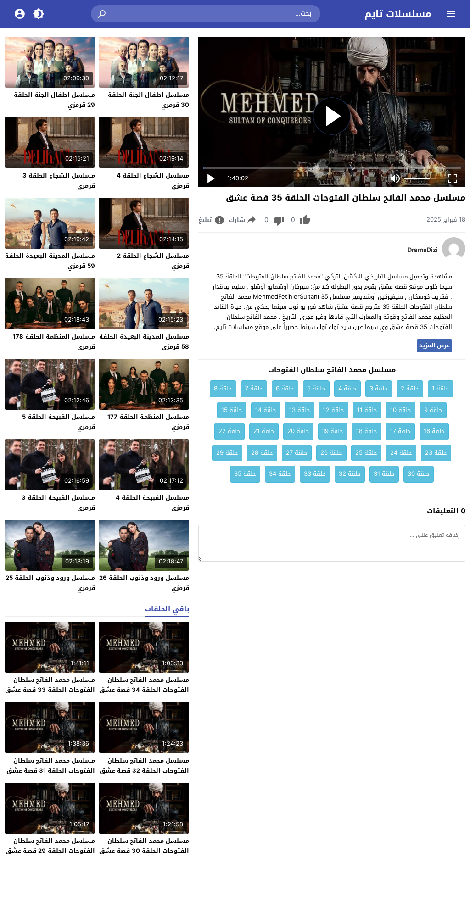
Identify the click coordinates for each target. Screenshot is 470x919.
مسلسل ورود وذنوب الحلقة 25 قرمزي (50, 583)
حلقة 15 (231, 410)
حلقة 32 (350, 473)
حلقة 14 (265, 410)
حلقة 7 (254, 388)
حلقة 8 (223, 388)
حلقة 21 (263, 431)
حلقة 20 (298, 431)
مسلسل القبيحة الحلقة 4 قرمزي (152, 502)
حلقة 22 (229, 431)
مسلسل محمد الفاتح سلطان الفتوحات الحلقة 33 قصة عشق (50, 685)
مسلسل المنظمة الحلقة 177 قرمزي (148, 422)
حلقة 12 (333, 410)
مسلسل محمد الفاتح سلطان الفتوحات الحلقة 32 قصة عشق (144, 765)
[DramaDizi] (453, 258)
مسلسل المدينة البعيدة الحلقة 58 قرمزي (144, 341)
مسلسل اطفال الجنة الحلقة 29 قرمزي (54, 100)
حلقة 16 (434, 431)
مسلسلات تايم (397, 14)
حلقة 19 (332, 431)
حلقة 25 (366, 452)
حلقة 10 (400, 410)
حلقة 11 (367, 410)
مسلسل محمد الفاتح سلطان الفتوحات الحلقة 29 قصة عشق (50, 846)
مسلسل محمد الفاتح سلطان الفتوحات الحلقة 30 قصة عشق (144, 846)
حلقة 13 (299, 410)
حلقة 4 (347, 388)
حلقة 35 (245, 473)
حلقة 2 (410, 388)
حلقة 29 (227, 452)
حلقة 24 (401, 452)
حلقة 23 (436, 452)
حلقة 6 (285, 388)
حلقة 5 (316, 388)
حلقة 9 (433, 410)
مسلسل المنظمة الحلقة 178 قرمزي (54, 341)
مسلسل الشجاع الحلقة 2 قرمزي (153, 261)
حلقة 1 (440, 388)
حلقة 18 (366, 431)
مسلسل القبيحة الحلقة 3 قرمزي (58, 502)
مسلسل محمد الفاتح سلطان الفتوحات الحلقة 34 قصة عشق (144, 685)
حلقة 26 (331, 452)
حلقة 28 (262, 452)
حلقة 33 (315, 473)
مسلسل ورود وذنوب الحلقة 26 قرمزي (144, 583)
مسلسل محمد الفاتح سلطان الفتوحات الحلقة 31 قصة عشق (50, 765)
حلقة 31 (384, 473)
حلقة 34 (280, 473)
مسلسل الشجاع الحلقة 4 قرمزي (153, 180)
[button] (102, 13)
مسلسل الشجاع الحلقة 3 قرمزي (58, 180)
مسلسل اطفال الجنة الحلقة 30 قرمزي (148, 100)
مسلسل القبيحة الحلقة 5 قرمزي (58, 422)
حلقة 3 (378, 388)
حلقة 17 (400, 431)
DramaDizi (423, 250)
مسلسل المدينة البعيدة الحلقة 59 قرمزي (50, 261)
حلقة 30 (419, 473)
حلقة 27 (297, 452)
